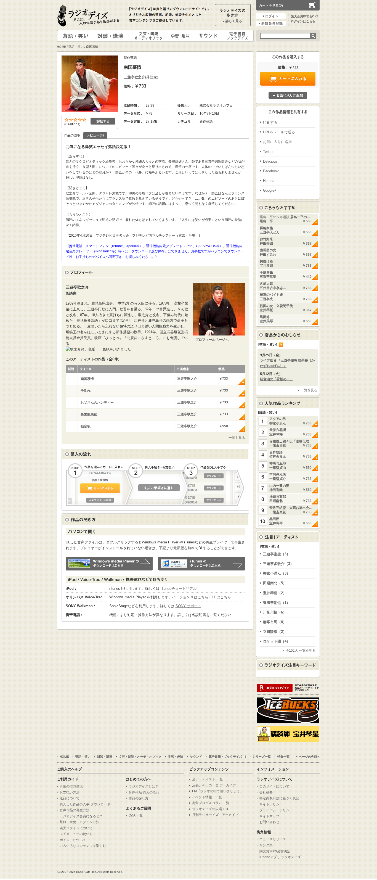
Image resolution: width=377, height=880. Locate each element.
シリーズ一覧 (262, 756)
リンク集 (266, 845)
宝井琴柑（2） (274, 593)
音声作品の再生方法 (74, 810)
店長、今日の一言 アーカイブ (214, 785)
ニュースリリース (272, 839)
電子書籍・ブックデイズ (237, 35)
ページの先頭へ (309, 756)
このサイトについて (274, 786)
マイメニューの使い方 (76, 834)
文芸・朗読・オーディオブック (150, 35)
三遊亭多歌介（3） (278, 564)
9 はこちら (199, 597)
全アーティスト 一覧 (207, 779)
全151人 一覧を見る (300, 650)
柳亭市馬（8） (274, 622)
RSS (280, 344)
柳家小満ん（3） (276, 573)
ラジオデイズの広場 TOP (210, 809)
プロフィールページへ (212, 340)
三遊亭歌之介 (134, 77)
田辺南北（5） (274, 583)
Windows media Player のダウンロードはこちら (109, 563)
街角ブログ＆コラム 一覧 (210, 803)
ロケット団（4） (276, 641)
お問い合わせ (269, 822)
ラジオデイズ (89, 16)
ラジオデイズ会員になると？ (81, 816)
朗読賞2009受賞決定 (274, 851)
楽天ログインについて (76, 828)
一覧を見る (237, 438)
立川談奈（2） (274, 632)
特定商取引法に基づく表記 (279, 798)
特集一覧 (283, 756)
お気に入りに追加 (288, 95)
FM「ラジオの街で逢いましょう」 (217, 791)
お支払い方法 (69, 792)
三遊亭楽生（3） (276, 554)
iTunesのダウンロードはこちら (201, 563)
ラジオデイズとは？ (143, 786)
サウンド (207, 35)
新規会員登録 (271, 23)
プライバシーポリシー (276, 810)
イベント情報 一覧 (207, 797)
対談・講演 (112, 35)
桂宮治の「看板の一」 (276, 379)
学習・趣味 (181, 35)
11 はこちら (221, 597)
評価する (103, 121)
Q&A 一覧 (136, 815)
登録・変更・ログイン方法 (79, 822)
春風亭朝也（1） (276, 603)
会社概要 (266, 792)
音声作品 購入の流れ (144, 792)
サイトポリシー (271, 804)
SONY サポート (188, 606)
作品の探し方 (138, 798)
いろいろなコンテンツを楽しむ (83, 846)
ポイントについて (73, 840)
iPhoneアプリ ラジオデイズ (280, 857)
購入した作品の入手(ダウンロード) (85, 804)
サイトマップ (269, 816)
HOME (61, 46)
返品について (69, 798)
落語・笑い (75, 35)
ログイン (271, 16)
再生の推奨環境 (71, 786)
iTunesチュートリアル (179, 588)
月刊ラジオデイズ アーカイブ (215, 815)
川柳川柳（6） (274, 612)
